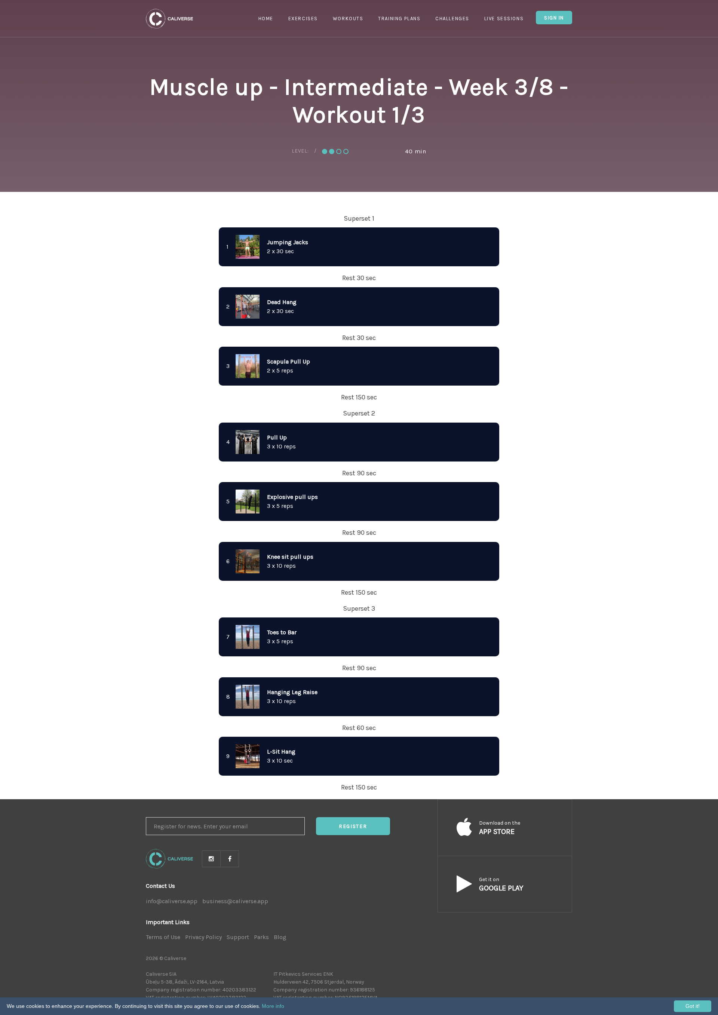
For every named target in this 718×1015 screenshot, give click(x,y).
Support (238, 937)
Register (353, 826)
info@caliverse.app (171, 901)
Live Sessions (504, 18)
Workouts (348, 18)
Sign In (554, 18)
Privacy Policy (203, 937)
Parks (261, 937)
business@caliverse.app (235, 901)
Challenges (452, 18)
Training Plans (399, 18)
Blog (280, 937)
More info (273, 1006)
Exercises (303, 18)
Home (265, 18)
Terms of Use (163, 937)
